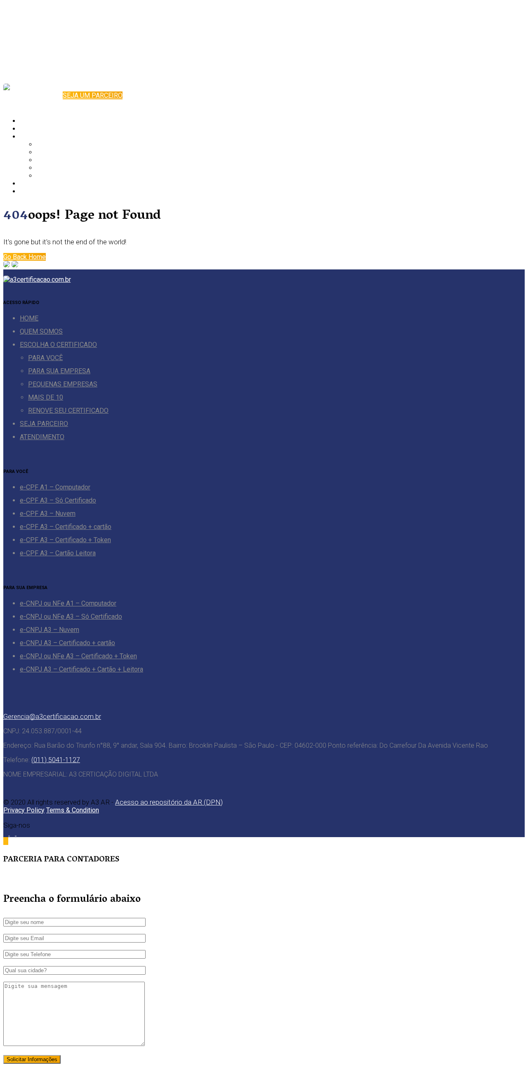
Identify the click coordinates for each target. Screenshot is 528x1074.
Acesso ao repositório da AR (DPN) (169, 802)
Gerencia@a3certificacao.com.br (52, 717)
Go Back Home (24, 257)
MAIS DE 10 (53, 168)
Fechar (13, 878)
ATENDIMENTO (42, 191)
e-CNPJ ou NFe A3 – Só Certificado (71, 616)
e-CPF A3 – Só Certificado (58, 500)
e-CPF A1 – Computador (55, 487)
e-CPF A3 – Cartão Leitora (58, 553)
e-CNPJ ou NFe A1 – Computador (68, 603)
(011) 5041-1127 (55, 760)
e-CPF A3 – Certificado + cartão (65, 527)
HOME (29, 121)
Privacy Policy (24, 810)
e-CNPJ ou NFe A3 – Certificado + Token (78, 656)
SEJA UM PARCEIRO (93, 95)
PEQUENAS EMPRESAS (71, 160)
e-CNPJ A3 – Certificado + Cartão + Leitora (81, 669)
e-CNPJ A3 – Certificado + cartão (67, 643)
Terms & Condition (72, 810)
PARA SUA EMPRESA (67, 152)
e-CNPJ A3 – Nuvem (49, 630)
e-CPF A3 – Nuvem (47, 513)
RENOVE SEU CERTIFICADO (76, 176)
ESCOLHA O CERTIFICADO (58, 136)
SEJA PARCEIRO (44, 183)
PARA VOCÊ (53, 144)
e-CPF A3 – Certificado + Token (65, 540)
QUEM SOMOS (41, 129)
